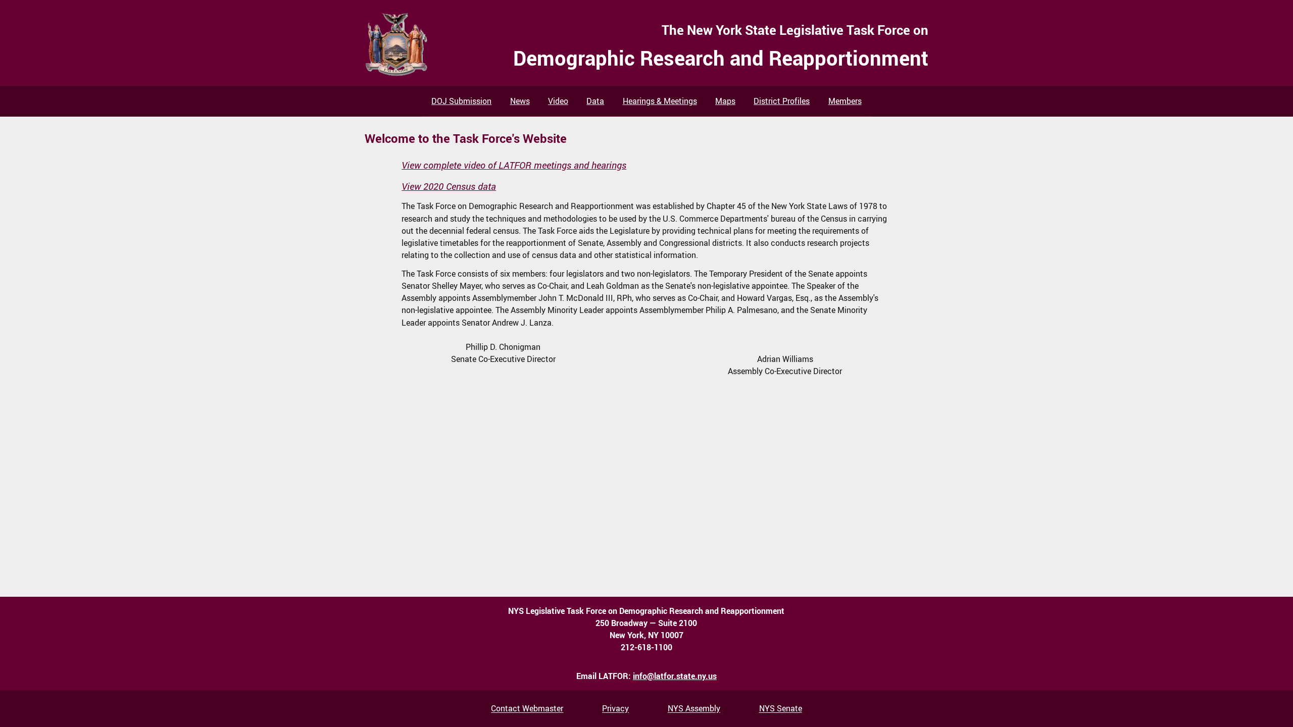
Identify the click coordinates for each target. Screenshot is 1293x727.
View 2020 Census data (449, 186)
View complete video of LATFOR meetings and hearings (514, 165)
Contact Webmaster (527, 708)
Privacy (615, 708)
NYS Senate (780, 708)
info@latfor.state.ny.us (675, 676)
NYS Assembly (694, 708)
